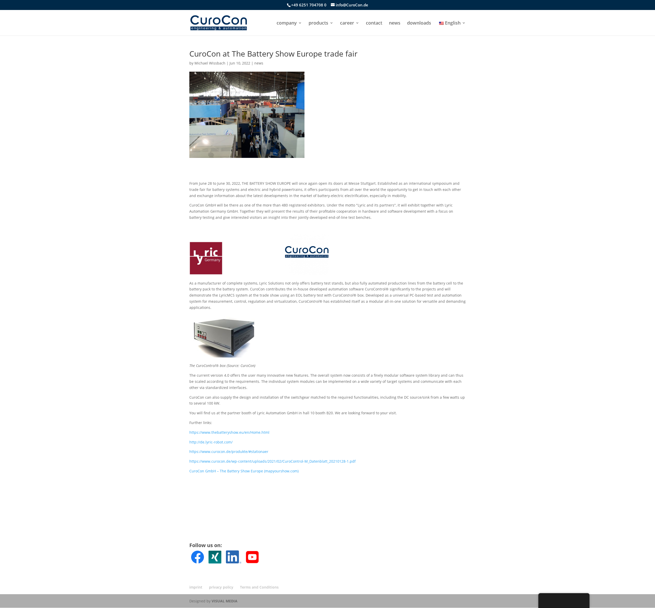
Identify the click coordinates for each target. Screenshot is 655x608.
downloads (419, 23)
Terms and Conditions (259, 587)
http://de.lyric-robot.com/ (211, 442)
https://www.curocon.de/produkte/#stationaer (228, 451)
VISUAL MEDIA (224, 601)
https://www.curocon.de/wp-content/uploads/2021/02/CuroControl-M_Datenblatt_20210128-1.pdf (272, 461)
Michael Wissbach (209, 63)
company (287, 23)
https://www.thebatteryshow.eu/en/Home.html (229, 432)
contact (374, 23)
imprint (195, 587)
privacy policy (221, 587)
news (394, 23)
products (318, 23)
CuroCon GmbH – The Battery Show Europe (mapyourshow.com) (244, 471)
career (347, 23)
